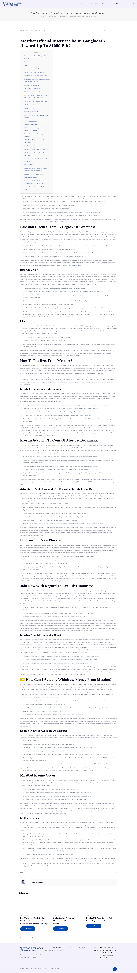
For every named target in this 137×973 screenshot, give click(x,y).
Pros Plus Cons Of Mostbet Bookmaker (35, 75)
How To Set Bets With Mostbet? (33, 69)
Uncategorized (52, 16)
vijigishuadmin (34, 30)
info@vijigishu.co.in (84, 948)
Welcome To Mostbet (30, 124)
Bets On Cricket (29, 62)
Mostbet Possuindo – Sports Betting (34, 149)
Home (42, 16)
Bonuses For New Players (31, 85)
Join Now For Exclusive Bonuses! (34, 88)
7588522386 (57, 950)
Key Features (28, 146)
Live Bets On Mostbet (30, 177)
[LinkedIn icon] (110, 968)
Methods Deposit (29, 108)
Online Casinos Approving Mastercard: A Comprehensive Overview (65, 921)
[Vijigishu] (12, 3)
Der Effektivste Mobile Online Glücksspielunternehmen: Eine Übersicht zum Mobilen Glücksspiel (34, 921)
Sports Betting (28, 164)
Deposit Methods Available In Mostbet (35, 101)
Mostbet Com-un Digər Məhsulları (34, 174)
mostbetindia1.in (77, 265)
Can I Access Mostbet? (31, 111)
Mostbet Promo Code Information (34, 72)
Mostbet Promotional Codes (32, 105)
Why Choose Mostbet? (31, 121)
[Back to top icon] (115, 969)
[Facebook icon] (104, 968)
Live (25, 65)
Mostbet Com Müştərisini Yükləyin (34, 92)
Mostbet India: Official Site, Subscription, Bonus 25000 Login (78, 16)
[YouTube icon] (107, 968)
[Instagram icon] (101, 968)
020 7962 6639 (57, 948)
